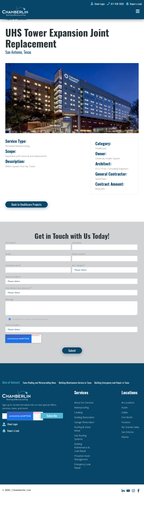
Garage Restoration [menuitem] (84, 422)
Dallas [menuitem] (125, 412)
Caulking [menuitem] (78, 412)
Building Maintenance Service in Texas (75, 382)
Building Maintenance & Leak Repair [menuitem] (82, 447)
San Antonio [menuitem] (128, 432)
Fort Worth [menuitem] (127, 417)
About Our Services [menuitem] (84, 402)
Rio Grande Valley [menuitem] (130, 427)
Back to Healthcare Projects (26, 204)
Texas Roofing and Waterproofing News (39, 382)
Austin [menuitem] (125, 407)
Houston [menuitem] (126, 422)
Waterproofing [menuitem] (81, 407)
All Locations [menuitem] (128, 402)
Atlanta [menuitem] (125, 436)
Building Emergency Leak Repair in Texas (111, 382)
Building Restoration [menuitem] (84, 417)
